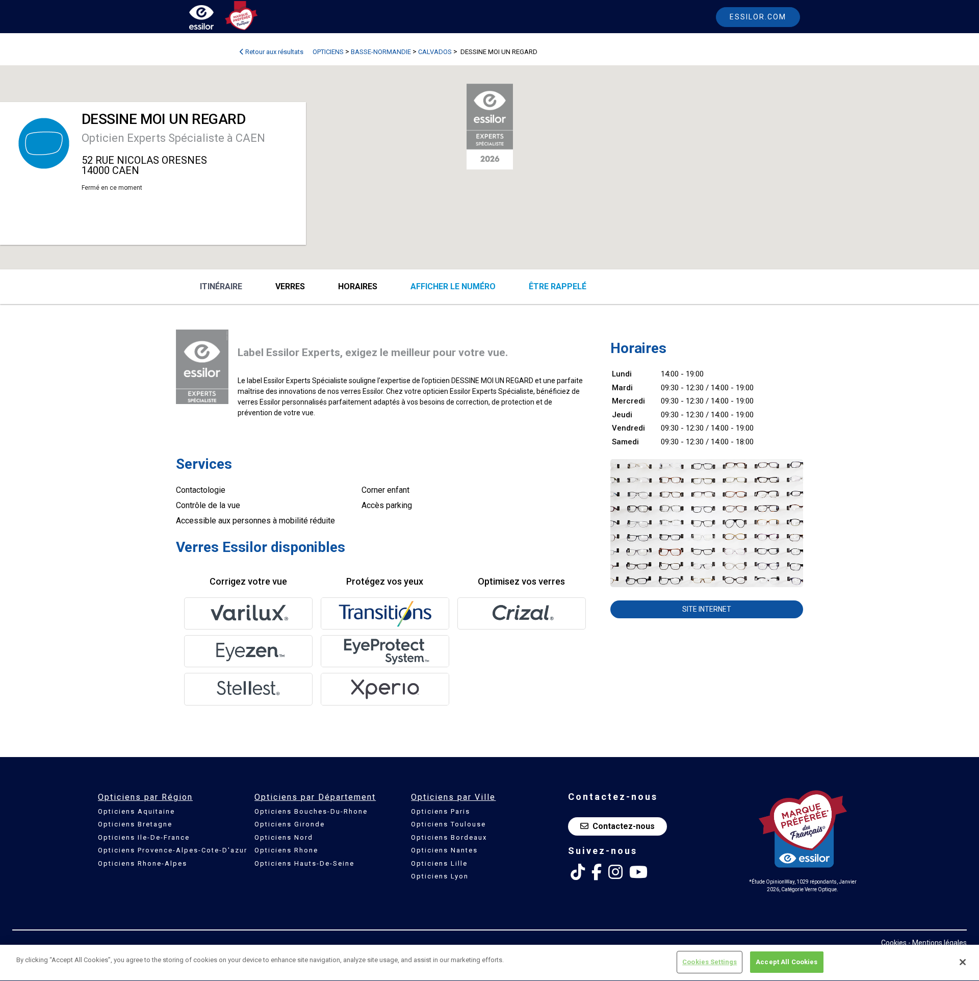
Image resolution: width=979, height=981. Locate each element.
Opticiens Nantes (444, 850)
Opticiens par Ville (453, 797)
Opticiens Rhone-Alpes (142, 863)
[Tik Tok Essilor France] (577, 872)
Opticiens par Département (315, 797)
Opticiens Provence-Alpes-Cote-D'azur (172, 850)
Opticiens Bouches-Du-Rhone (311, 811)
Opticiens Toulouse (448, 824)
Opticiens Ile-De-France (144, 837)
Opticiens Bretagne (135, 824)
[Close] (962, 962)
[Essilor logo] (212, 19)
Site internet (706, 609)
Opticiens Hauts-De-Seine (304, 863)
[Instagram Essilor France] (615, 872)
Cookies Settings (709, 962)
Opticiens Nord (283, 837)
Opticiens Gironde (289, 824)
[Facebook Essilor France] (596, 872)
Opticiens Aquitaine (136, 811)
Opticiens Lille (439, 863)
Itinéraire (221, 286)
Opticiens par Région (145, 797)
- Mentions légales (937, 943)
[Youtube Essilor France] (638, 872)
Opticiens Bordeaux (449, 837)
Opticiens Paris (440, 811)
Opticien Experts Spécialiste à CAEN (173, 138)
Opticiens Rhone (286, 850)
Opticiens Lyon (440, 876)
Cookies (894, 943)
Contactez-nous (623, 826)
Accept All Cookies (786, 962)
